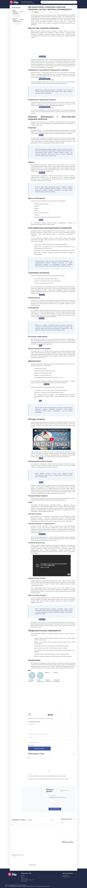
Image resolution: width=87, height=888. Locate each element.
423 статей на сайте (17, 23)
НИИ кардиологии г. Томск (17, 854)
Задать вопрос (65, 875)
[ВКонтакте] (48, 715)
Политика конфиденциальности (27, 879)
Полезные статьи (24, 878)
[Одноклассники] (50, 715)
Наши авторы (16, 7)
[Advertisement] (51, 47)
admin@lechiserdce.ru (67, 876)
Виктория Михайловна (18, 20)
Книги (22, 876)
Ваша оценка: (31, 745)
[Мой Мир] (52, 715)
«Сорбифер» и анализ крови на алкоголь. (57, 797)
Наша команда (24, 881)
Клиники (22, 875)
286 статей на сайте (17, 15)
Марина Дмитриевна (37, 12)
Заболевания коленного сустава (54, 12)
